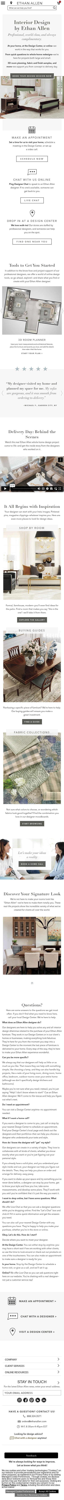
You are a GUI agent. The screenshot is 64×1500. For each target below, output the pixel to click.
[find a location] (32, 1332)
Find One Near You (32, 241)
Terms (23, 1485)
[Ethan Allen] (32, 2)
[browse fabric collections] (32, 770)
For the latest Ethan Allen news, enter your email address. (32, 1386)
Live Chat (32, 200)
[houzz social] (37, 1400)
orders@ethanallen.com (34, 1421)
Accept (47, 1491)
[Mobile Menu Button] (3, 3)
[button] (58, 3)
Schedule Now (32, 159)
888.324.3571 (34, 1416)
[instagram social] (19, 1400)
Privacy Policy (9, 1485)
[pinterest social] (31, 1400)
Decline (32, 1495)
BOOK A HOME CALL (32, 864)
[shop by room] (32, 565)
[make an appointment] (32, 1301)
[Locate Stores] (11, 2)
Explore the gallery (32, 620)
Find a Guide (32, 722)
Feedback (31, 1455)
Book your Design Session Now (32, 76)
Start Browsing (32, 824)
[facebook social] (25, 1400)
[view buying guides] (32, 668)
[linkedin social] (43, 1400)
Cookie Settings (20, 1491)
